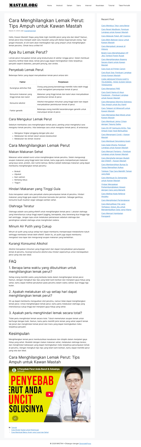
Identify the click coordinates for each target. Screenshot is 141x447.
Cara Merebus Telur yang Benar (115, 26)
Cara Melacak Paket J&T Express (115, 36)
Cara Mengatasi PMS (110, 88)
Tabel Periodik (124, 5)
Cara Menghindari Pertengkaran (115, 200)
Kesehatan (100, 5)
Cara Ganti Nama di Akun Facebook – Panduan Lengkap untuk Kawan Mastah (114, 95)
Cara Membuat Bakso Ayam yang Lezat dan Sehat (30, 432)
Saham (69, 5)
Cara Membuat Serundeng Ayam (115, 141)
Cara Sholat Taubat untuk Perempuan (25, 430)
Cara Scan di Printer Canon (113, 69)
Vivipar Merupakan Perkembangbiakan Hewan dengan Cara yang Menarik (113, 187)
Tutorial (111, 5)
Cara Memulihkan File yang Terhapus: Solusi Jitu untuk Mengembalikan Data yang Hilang (116, 207)
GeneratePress (85, 443)
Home (49, 5)
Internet (88, 5)
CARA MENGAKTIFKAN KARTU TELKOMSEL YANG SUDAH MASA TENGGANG (116, 82)
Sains (79, 5)
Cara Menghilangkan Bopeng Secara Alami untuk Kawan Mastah (114, 62)
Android (59, 5)
